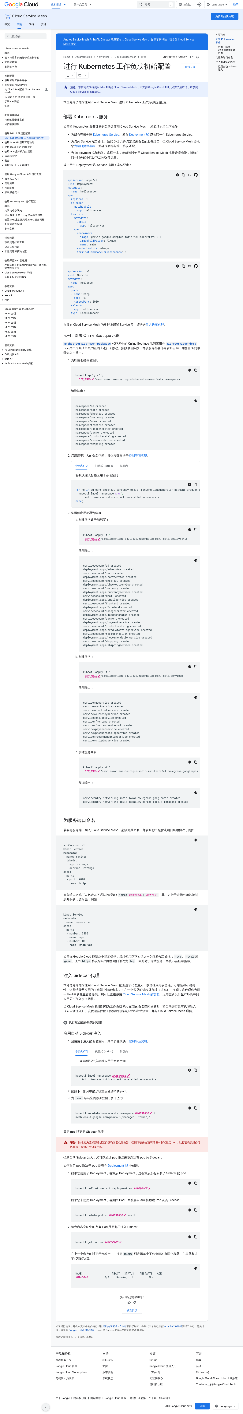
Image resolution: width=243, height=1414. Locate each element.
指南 (19, 24)
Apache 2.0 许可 (173, 1326)
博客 (198, 1360)
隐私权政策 (80, 1398)
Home (66, 56)
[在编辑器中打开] (190, 175)
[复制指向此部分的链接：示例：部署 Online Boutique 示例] (123, 336)
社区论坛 (108, 1360)
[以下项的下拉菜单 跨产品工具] (91, 4)
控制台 (187, 4)
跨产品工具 (80, 4)
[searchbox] (26, 36)
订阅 (202, 1406)
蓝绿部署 (94, 1142)
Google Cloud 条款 (115, 1398)
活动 (198, 1366)
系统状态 (108, 1378)
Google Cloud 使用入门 (162, 1366)
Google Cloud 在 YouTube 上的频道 (217, 1378)
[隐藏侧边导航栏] (46, 1407)
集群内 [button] (124, 465)
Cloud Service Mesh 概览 (85, 91)
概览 (7, 24)
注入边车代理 (155, 324)
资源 (43, 24)
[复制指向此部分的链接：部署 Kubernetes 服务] (112, 117)
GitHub (153, 1360)
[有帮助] (192, 57)
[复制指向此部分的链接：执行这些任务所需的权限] (106, 1022)
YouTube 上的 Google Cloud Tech (216, 1384)
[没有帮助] (197, 57)
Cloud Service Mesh (29, 16)
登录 (235, 4)
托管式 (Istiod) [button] (104, 465)
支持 (31, 24)
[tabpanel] (135, 490)
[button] (25, 57)
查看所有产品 (64, 1360)
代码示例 (154, 1372)
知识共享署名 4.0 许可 (115, 1326)
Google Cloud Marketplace (71, 1372)
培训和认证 (156, 1384)
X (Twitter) (202, 1372)
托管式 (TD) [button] (81, 465)
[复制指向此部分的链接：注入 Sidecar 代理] (103, 976)
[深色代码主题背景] (177, 175)
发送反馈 (190, 67)
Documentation (83, 56)
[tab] (81, 465)
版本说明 (108, 1372)
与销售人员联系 (65, 1378)
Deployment (137, 134)
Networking (103, 56)
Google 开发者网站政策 (82, 1330)
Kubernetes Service (106, 134)
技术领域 (56, 4)
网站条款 (95, 1398)
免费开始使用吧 (224, 16)
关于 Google (63, 1398)
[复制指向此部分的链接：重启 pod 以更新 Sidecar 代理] (107, 1132)
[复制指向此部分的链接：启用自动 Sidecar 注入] (105, 1033)
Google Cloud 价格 (66, 1366)
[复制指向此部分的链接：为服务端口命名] (99, 820)
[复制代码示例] (184, 175)
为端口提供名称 (84, 146)
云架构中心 (156, 1378)
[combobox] (156, 4)
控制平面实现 (138, 455)
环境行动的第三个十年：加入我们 (150, 1398)
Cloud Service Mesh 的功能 (141, 994)
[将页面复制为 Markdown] (80, 75)
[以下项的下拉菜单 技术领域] (65, 4)
